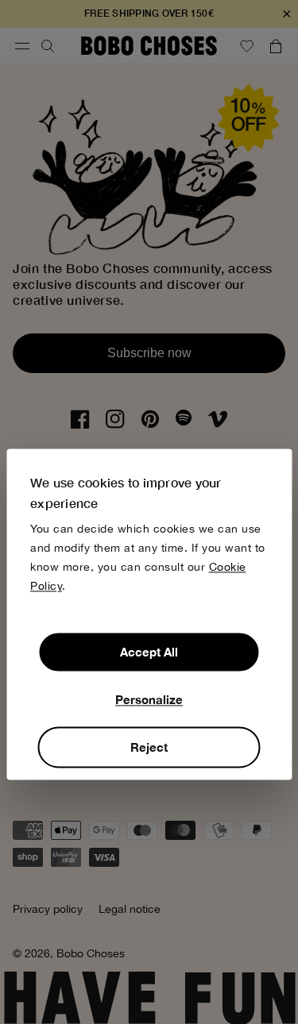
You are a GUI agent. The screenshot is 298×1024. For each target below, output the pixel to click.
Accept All (149, 652)
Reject (149, 748)
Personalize (149, 700)
